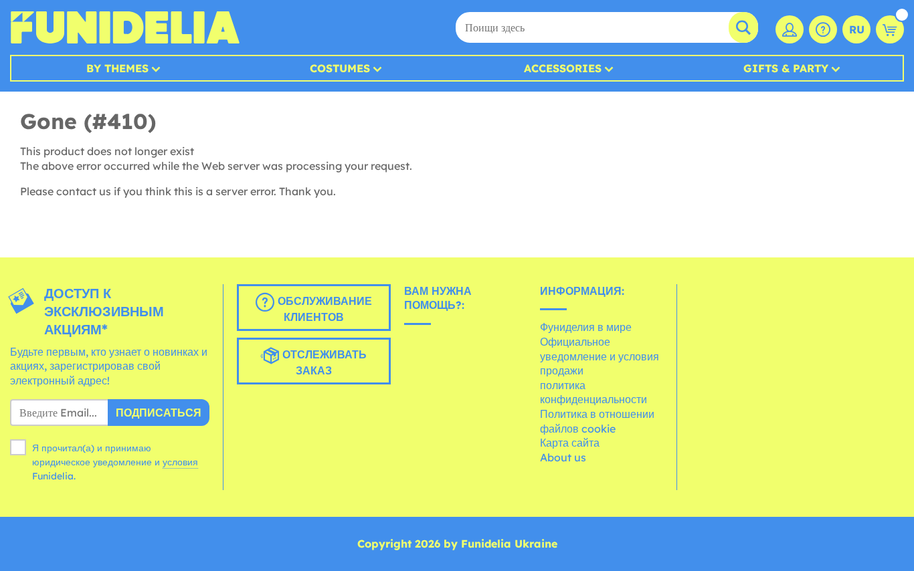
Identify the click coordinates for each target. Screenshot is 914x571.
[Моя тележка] (890, 29)
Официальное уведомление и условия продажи (599, 356)
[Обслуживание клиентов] (823, 29)
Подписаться (158, 412)
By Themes (117, 68)
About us (563, 457)
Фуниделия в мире (586, 327)
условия (180, 462)
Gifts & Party (785, 68)
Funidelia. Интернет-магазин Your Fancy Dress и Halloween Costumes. (125, 27)
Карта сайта (570, 442)
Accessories (563, 68)
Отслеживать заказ (323, 362)
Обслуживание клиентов (323, 309)
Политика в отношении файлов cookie (597, 421)
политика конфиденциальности (593, 392)
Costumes (340, 68)
